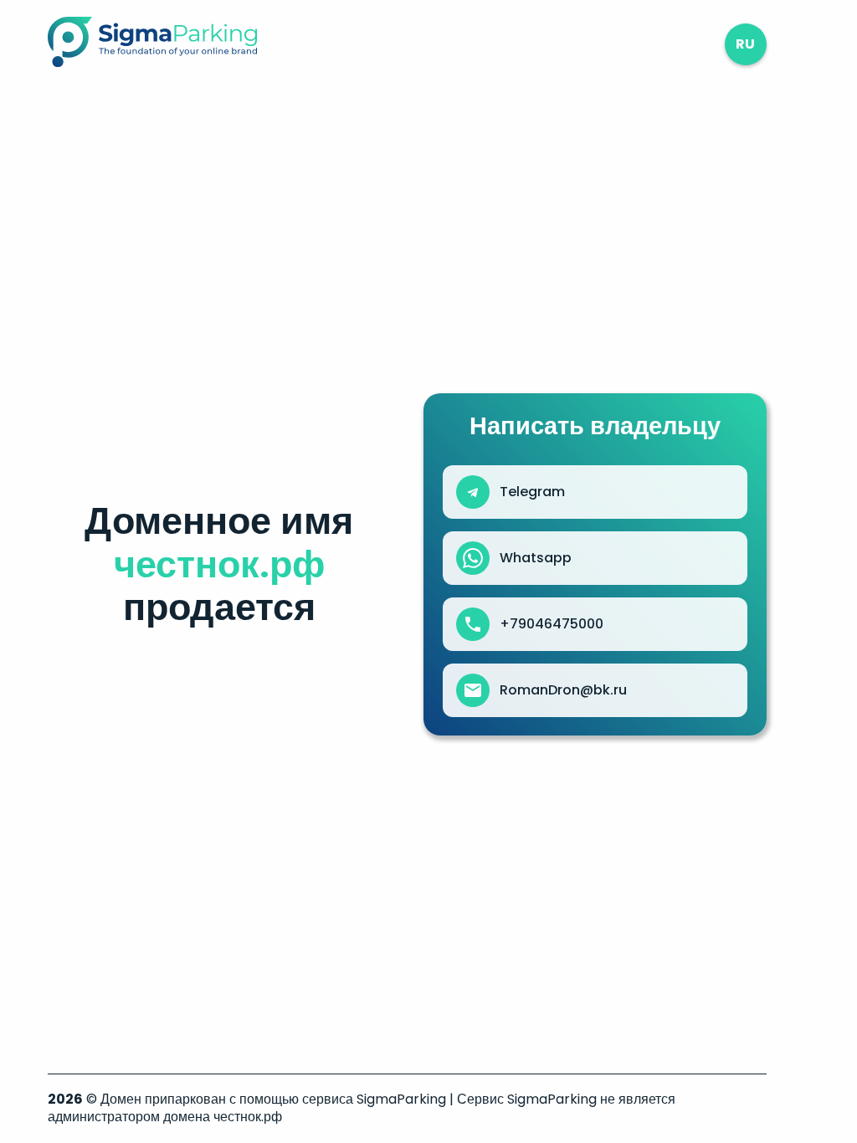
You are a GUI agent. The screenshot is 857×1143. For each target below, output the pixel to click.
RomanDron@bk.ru (563, 690)
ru (745, 44)
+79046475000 (551, 624)
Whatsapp (536, 558)
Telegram (532, 492)
